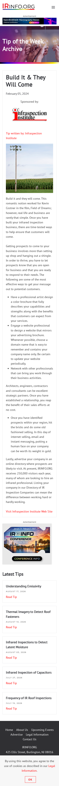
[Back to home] (18, 6)
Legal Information (37, 734)
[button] (53, 7)
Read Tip (11, 597)
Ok (30, 779)
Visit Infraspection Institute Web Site (29, 511)
